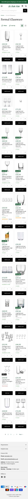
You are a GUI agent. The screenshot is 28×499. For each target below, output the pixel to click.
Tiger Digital (16, 496)
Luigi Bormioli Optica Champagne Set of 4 (7, 381)
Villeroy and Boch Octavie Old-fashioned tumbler (21, 281)
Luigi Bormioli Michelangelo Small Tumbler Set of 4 (21, 211)
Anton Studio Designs (6, 82)
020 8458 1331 (8, 456)
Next (20, 434)
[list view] (25, 25)
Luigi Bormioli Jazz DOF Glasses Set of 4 (21, 248)
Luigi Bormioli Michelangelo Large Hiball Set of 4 (7, 248)
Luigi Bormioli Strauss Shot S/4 (20, 112)
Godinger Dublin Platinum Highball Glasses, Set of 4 (7, 314)
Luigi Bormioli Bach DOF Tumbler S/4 (21, 314)
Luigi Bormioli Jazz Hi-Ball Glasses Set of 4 (7, 414)
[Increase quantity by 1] (11, 55)
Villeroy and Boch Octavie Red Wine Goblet (6, 178)
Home (2, 15)
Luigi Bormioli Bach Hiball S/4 (20, 80)
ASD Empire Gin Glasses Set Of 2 (20, 413)
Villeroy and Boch (5, 181)
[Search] (25, 10)
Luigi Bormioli (5, 50)
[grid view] (22, 25)
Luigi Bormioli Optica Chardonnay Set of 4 (21, 348)
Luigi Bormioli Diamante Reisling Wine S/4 (20, 144)
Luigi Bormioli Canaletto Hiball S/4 (6, 47)
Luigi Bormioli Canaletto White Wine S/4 (20, 47)
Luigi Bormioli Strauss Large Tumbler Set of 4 (20, 178)
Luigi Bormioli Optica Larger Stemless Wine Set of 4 (7, 212)
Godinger (4, 317)
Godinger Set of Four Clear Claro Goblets (6, 348)
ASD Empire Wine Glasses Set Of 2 (6, 112)
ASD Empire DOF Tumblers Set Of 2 (7, 280)
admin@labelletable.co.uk (11, 459)
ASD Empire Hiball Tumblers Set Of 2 (7, 80)
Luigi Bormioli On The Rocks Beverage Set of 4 (20, 381)
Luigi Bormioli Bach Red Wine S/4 (7, 143)
